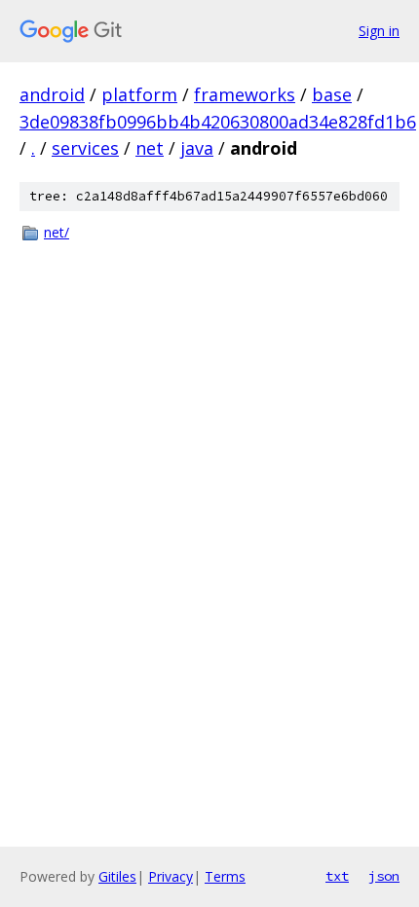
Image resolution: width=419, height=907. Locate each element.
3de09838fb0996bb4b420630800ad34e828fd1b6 (217, 121)
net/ (56, 232)
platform (139, 94)
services (85, 148)
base (332, 94)
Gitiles (117, 876)
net (149, 148)
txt (337, 876)
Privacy (170, 876)
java (196, 148)
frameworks (244, 94)
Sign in (379, 30)
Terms (225, 876)
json (384, 876)
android (52, 94)
